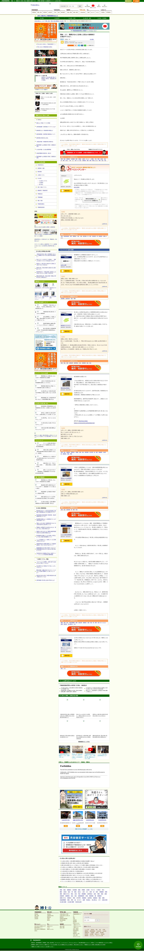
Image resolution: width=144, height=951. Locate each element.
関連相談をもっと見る (84, 741)
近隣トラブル (63, 898)
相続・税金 (69, 12)
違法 (87, 362)
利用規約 (44, 942)
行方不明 (91, 452)
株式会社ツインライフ (66, 325)
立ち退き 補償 (63, 902)
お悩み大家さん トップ (39, 21)
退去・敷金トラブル (42, 187)
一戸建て (92, 158)
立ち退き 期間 (71, 902)
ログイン (129, 1)
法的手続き (67, 298)
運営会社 (33, 942)
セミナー (92, 12)
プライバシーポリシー (73, 942)
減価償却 (86, 935)
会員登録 (137, 1)
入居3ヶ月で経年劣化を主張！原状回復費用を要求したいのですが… (45, 381)
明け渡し (65, 624)
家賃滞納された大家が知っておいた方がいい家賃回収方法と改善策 (45, 376)
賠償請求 (100, 236)
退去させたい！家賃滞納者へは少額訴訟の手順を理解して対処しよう (96, 691)
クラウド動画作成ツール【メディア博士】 (104, 942)
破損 (76, 158)
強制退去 (64, 453)
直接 (80, 452)
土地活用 (50, 12)
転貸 (100, 929)
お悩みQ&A (82, 12)
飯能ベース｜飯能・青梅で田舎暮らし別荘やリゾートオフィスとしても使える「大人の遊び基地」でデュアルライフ (45, 436)
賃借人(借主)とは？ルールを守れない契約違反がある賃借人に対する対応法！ (45, 497)
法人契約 (104, 931)
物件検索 (63, 12)
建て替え (41, 184)
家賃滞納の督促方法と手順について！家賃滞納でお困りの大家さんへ (45, 386)
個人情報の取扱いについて (84, 942)
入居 (70, 160)
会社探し (103, 12)
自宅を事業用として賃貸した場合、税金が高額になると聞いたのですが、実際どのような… (45, 318)
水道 (102, 160)
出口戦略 (91, 934)
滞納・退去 (39, 12)
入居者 (83, 158)
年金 (105, 160)
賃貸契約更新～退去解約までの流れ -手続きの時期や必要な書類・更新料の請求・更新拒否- (71, 691)
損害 (71, 236)
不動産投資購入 (41, 204)
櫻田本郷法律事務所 (65, 388)
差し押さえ (70, 624)
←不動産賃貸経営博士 (5, 0)
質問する (98, 6)
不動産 (79, 158)
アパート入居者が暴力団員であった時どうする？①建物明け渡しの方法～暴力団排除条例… (45, 445)
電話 (68, 453)
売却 (59, 12)
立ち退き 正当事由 (102, 18)
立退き (101, 158)
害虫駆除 (92, 932)
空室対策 (34, 12)
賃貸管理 (45, 12)
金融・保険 (75, 12)
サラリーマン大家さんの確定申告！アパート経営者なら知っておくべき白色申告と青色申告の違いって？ (45, 246)
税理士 (48, 920)
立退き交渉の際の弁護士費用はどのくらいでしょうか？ (45, 428)
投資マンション (76, 923)
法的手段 (90, 898)
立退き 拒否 (104, 900)
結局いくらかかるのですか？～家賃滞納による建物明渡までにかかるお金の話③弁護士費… (45, 471)
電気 (99, 160)
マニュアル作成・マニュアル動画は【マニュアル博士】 (61, 944)
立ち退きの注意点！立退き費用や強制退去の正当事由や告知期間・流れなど (45, 502)
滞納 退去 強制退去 (55, 21)
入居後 (103, 929)
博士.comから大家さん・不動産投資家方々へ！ (46, 44)
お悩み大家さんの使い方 (65, 915)
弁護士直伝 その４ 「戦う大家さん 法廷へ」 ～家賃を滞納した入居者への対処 (45, 465)
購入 (55, 12)
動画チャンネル (93, 7)
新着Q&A (62, 917)
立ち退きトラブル (43, 180)
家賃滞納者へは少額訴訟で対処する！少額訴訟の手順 (45, 492)
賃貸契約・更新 (41, 168)
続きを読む (77, 187)
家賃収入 (73, 452)
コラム (97, 12)
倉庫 (62, 624)
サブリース (92, 935)
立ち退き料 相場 (87, 18)
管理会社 (49, 914)
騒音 (98, 158)
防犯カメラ (97, 934)
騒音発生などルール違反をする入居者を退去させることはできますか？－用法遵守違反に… (45, 458)
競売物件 (86, 934)
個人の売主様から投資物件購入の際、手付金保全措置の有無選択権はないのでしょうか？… (45, 330)
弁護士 (48, 918)
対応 (80, 160)
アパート (87, 158)
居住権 (97, 932)
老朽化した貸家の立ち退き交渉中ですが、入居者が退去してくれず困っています (45, 413)
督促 (62, 362)
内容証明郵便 (72, 622)
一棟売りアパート (76, 924)
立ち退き (42, 18)
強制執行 (68, 158)
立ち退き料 (57, 18)
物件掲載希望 (38, 942)
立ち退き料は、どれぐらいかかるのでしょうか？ (45, 418)
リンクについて (64, 942)
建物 (62, 622)
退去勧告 (102, 934)
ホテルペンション (76, 936)
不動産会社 (40, 193)
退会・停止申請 (50, 942)
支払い (67, 160)
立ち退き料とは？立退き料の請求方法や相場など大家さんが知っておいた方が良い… (45, 392)
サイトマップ (57, 942)
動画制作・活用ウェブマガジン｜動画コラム (40, 944)
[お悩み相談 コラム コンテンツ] (63, 6)
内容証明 (71, 362)
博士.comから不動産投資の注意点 (44, 46)
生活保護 (73, 158)
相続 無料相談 (62, 920)
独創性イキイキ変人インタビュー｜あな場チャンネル (42, 946)
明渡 (75, 298)
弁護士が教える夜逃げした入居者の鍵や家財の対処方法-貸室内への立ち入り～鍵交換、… (45, 451)
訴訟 (78, 236)
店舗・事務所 (75, 929)
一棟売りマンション (77, 926)
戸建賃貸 (75, 932)
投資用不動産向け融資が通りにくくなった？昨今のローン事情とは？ (46, 324)
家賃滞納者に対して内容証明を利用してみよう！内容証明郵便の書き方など (45, 398)
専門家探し (108, 12)
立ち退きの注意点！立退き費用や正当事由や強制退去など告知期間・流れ (72, 688)
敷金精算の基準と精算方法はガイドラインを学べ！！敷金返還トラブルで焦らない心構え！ (45, 486)
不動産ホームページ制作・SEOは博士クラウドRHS (94, 944)
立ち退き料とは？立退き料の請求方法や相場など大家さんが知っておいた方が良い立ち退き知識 (96, 688)
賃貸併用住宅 (75, 930)
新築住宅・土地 (76, 933)
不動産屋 (84, 160)
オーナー (104, 622)
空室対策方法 (41, 164)
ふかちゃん (71, 41)
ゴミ (73, 160)
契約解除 (62, 298)
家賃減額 (102, 932)
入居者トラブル (41, 175)
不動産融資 (40, 197)
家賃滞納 (85, 236)
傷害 (90, 160)
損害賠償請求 (66, 236)
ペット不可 (87, 929)
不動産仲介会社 (50, 915)
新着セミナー (50, 926)
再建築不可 (87, 932)
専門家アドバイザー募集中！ (41, 89)
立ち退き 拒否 (72, 18)
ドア (75, 624)
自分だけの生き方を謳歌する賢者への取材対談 (44, 227)
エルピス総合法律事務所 (66, 534)
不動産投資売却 (41, 207)
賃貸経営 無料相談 (63, 918)
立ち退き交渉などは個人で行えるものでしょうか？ (45, 423)
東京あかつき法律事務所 (66, 478)
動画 (88, 12)
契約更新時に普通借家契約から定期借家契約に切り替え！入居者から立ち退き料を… (45, 408)
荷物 (76, 622)
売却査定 (75, 920)
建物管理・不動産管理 (42, 190)
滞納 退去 (47, 21)
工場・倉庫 (75, 935)
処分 (105, 158)
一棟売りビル (75, 927)
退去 (64, 158)
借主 (90, 362)
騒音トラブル (95, 160)
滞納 (62, 158)
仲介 (96, 158)
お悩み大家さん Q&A (64, 914)
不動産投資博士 (57, 9)
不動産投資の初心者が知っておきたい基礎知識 (46, 312)
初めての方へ (104, 6)
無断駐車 (86, 931)
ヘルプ (61, 921)
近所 (76, 160)
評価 (81, 236)
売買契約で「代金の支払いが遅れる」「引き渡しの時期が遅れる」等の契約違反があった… (45, 307)
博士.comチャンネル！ (78, 944)
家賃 (64, 160)
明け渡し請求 (78, 902)
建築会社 (49, 917)
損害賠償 (94, 236)
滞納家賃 (100, 452)
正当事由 (41, 182)
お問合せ (92, 942)
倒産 (88, 160)
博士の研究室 (87, 6)
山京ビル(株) (63, 265)
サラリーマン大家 (99, 935)
